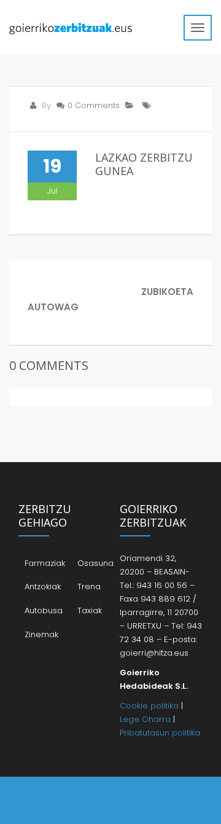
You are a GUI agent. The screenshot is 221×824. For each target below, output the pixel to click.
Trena (89, 586)
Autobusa (44, 610)
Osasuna (95, 563)
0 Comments (94, 105)
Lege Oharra (145, 719)
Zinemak (41, 634)
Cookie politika (149, 706)
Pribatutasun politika (160, 733)
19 (52, 166)
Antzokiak (43, 586)
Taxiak (89, 610)
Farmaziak (45, 563)
